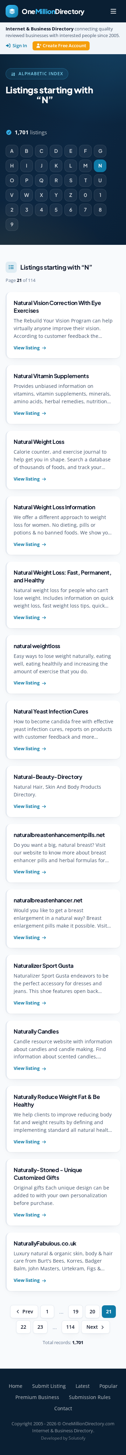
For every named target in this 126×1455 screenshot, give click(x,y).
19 (75, 1311)
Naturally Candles (36, 1031)
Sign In (20, 46)
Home (15, 1386)
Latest (83, 1386)
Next (92, 1327)
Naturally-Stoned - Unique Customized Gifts (48, 1173)
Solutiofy (77, 1438)
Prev (27, 1311)
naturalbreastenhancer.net (48, 900)
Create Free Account (64, 46)
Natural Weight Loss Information (54, 507)
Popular (108, 1386)
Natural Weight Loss (39, 441)
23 (40, 1327)
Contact (63, 1408)
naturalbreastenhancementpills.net (59, 834)
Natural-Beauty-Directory (48, 776)
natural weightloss (37, 646)
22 (23, 1327)
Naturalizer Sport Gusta (44, 965)
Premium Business (37, 1397)
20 (92, 1311)
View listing (27, 348)
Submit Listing (49, 1386)
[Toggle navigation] (113, 11)
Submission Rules (90, 1397)
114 (70, 1327)
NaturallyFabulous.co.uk (45, 1243)
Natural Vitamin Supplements (51, 375)
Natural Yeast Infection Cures (51, 711)
